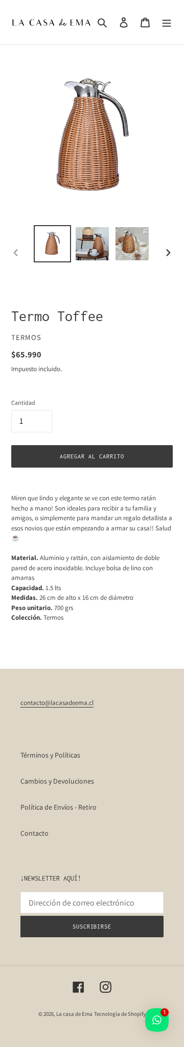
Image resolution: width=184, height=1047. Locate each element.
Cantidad (23, 402)
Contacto (34, 833)
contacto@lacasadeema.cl (57, 702)
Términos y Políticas (50, 755)
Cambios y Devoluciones (57, 781)
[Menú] (166, 22)
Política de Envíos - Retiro (58, 807)
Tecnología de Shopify (120, 1013)
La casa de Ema (74, 1013)
